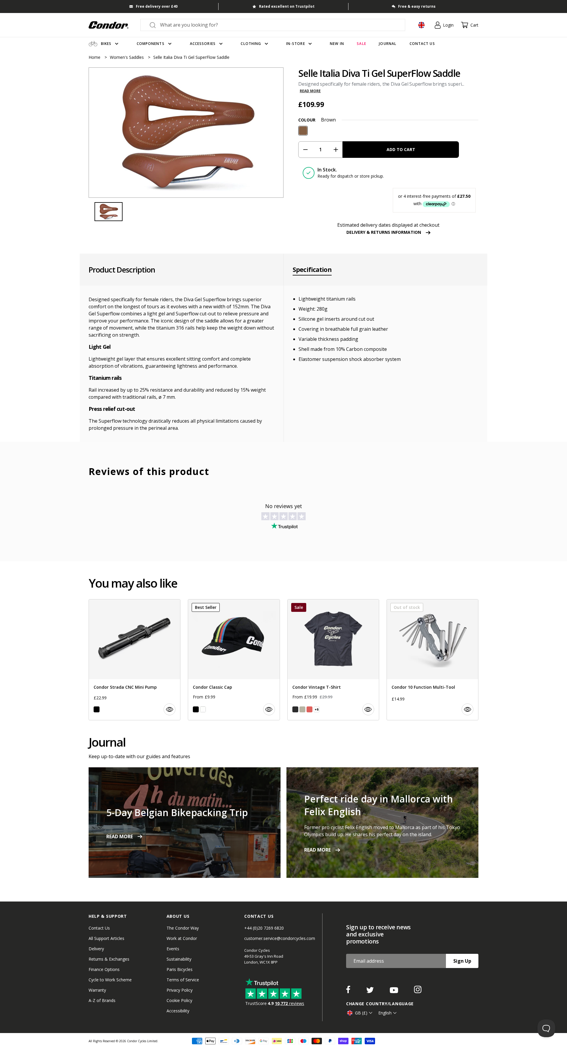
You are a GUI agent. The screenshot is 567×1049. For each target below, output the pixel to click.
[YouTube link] (394, 991)
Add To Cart (401, 149)
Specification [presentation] (312, 269)
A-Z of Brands (102, 1000)
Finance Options (104, 969)
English (385, 1013)
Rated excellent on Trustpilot (287, 6)
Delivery (96, 948)
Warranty (97, 990)
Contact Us (99, 928)
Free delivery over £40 (156, 6)
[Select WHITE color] (203, 709)
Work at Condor (182, 938)
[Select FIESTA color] (309, 709)
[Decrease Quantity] (305, 150)
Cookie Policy (179, 1000)
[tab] (186, 132)
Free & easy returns (417, 6)
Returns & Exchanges (109, 959)
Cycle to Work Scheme (110, 979)
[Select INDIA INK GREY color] (295, 709)
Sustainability (179, 959)
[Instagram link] (417, 991)
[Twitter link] (370, 991)
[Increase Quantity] (335, 150)
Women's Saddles (127, 57)
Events (173, 948)
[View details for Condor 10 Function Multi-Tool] (432, 659)
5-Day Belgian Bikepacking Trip (177, 812)
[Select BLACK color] (97, 709)
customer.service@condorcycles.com (279, 938)
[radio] (303, 130)
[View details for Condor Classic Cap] (233, 659)
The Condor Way (183, 928)
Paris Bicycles (180, 969)
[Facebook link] (348, 991)
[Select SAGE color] (302, 709)
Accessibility (178, 1011)
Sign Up (462, 961)
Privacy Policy (180, 990)
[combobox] (278, 24)
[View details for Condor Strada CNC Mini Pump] (134, 659)
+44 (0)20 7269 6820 (264, 928)
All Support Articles (106, 938)
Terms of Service (183, 979)
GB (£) (361, 1013)
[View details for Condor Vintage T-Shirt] (333, 659)
